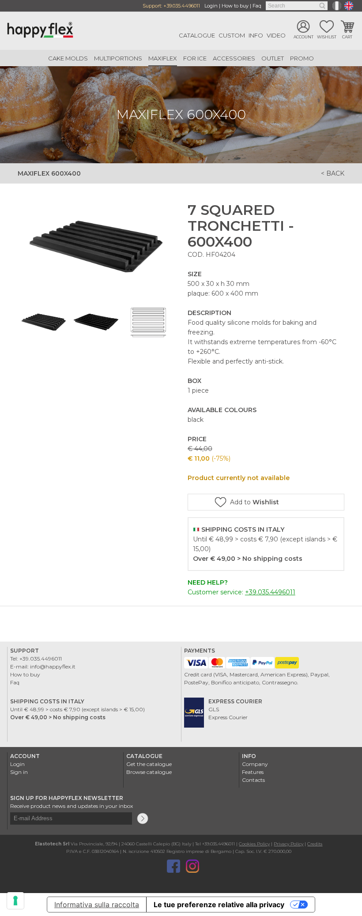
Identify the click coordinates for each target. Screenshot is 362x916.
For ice (195, 58)
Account (303, 36)
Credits (314, 844)
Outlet (272, 58)
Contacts (253, 780)
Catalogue (197, 35)
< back (332, 173)
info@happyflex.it (52, 666)
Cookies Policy (254, 844)
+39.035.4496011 (181, 6)
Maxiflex (162, 58)
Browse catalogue (149, 772)
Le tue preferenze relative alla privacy (219, 904)
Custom (232, 35)
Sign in (19, 772)
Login (211, 6)
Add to (254, 502)
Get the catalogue (149, 764)
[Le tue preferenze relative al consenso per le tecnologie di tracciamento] (15, 900)
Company (255, 764)
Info (256, 35)
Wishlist (326, 36)
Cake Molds (68, 58)
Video (276, 35)
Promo (302, 58)
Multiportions (118, 58)
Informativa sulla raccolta (96, 904)
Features (253, 772)
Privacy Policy (288, 844)
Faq (257, 6)
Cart (347, 36)
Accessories (234, 58)
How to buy (235, 6)
